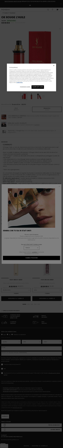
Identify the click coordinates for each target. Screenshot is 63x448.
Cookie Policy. (19, 82)
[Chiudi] (54, 65)
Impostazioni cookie (25, 86)
